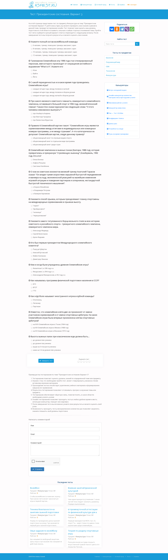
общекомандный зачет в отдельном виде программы (54, 141)
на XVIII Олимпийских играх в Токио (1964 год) (50, 324)
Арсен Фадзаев (38, 237)
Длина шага (113, 124)
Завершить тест (47, 361)
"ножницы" (37, 212)
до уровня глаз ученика (42, 343)
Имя (32, 425)
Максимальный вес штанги (118, 103)
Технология (110, 71)
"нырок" (36, 206)
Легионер (36, 303)
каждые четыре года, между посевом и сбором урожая (54, 92)
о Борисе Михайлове (41, 187)
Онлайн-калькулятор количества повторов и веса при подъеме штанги (122, 96)
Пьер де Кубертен (40, 249)
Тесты (112, 5)
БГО (34, 284)
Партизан (36, 306)
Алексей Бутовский (40, 252)
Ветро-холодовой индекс (118, 90)
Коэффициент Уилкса (116, 118)
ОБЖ (107, 66)
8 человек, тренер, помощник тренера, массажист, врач (54, 49)
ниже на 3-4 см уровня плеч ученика (47, 350)
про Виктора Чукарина (42, 117)
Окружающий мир (113, 62)
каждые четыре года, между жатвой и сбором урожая (53, 95)
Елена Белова (38, 159)
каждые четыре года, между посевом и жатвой (51, 89)
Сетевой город (101, 5)
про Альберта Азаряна (41, 113)
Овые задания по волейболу (43, 530)
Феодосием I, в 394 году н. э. (43, 272)
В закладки (132, 5)
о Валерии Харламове (41, 194)
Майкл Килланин (39, 256)
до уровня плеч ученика (42, 340)
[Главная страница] (43, 4)
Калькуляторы (87, 5)
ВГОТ (35, 287)
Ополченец (37, 300)
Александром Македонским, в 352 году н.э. (49, 275)
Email (33, 434)
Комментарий (36, 443)
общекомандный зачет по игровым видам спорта (52, 138)
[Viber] (127, 29)
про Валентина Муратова (43, 120)
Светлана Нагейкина (41, 166)
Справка (122, 5)
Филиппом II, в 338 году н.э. (43, 268)
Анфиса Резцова (39, 163)
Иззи (35, 70)
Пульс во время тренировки (118, 134)
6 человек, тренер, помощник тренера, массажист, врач (54, 45)
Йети (35, 77)
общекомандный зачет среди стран (46, 145)
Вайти (35, 73)
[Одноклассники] (117, 29)
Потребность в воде (116, 129)
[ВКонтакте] (111, 29)
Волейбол (34, 488)
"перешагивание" (39, 216)
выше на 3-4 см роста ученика (44, 347)
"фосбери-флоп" (39, 209)
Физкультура (111, 75)
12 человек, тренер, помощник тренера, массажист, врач (55, 55)
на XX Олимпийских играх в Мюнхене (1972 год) (51, 331)
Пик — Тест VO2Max (116, 113)
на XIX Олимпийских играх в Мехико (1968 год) (50, 328)
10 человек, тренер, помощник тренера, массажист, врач (55, 52)
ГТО (34, 291)
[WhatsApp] (132, 29)
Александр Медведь (41, 231)
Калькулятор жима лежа (117, 108)
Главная (75, 5)
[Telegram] (122, 29)
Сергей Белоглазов (40, 234)
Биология (109, 58)
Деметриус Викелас (40, 259)
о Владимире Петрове (41, 190)
